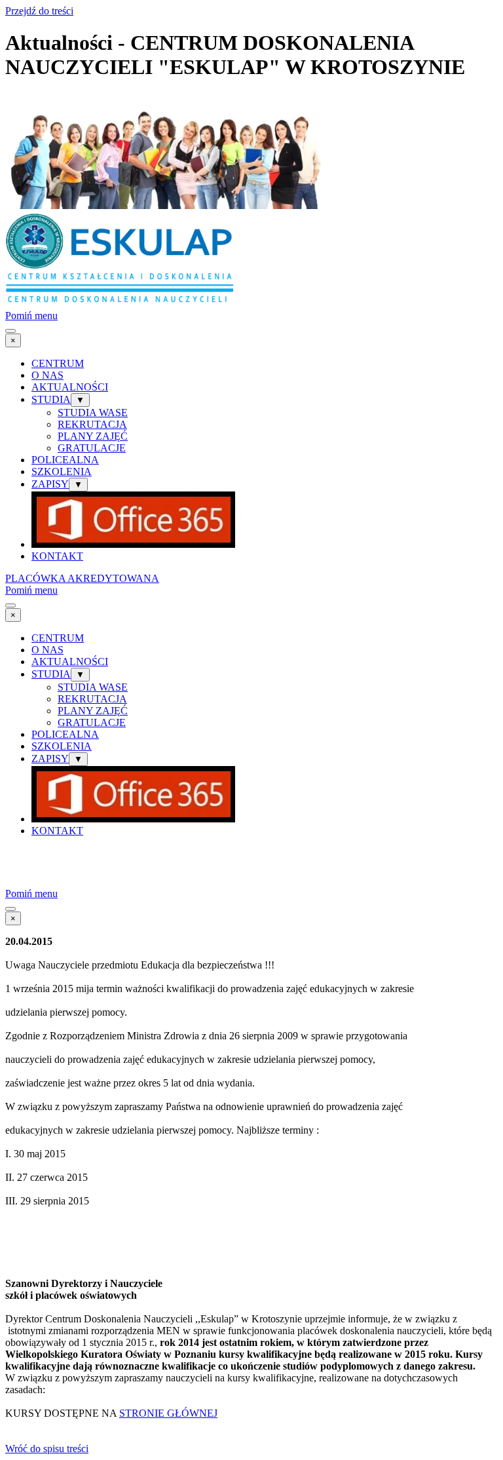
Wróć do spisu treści (46, 1448)
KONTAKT (57, 556)
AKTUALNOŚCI (69, 387)
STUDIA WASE (93, 412)
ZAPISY (50, 484)
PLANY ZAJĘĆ (93, 436)
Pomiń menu (31, 315)
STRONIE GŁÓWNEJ (168, 1413)
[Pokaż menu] (10, 331)
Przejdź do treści (39, 10)
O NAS (47, 375)
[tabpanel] (251, 1189)
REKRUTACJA (92, 424)
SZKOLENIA (61, 471)
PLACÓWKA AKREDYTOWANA (82, 578)
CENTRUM (57, 363)
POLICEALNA (65, 459)
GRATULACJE (92, 447)
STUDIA (51, 399)
